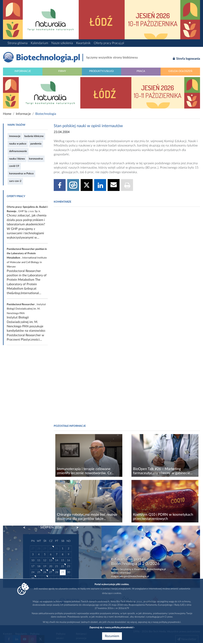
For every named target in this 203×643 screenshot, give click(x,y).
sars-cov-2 (15, 181)
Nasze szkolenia (62, 43)
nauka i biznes (17, 159)
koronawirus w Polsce (21, 173)
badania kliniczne (34, 136)
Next (75, 527)
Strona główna (18, 43)
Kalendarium (39, 43)
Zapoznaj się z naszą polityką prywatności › (111, 627)
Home (7, 113)
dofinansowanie (18, 151)
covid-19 (14, 166)
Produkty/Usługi (101, 71)
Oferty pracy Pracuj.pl (109, 43)
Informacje (22, 71)
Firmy (62, 71)
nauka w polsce (17, 144)
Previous (26, 527)
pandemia (35, 144)
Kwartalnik (83, 43)
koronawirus (36, 159)
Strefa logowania (187, 58)
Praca (141, 71)
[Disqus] (127, 263)
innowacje (14, 136)
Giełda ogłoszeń (180, 71)
